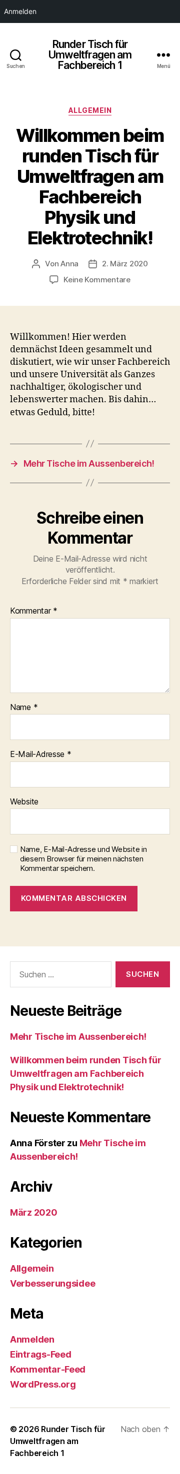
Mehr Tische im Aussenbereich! (78, 1036)
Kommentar (34, 611)
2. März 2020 (125, 263)
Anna (69, 263)
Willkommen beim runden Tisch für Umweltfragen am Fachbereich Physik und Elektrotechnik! (85, 1073)
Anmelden (32, 1339)
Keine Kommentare (97, 279)
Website (24, 801)
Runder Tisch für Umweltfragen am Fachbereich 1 (90, 54)
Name (24, 707)
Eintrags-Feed (41, 1354)
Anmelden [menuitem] (20, 11)
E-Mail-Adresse (41, 754)
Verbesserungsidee (52, 1283)
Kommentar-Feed (48, 1369)
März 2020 (34, 1212)
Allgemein (90, 110)
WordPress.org (43, 1384)
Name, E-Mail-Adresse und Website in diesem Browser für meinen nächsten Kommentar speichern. (83, 859)
